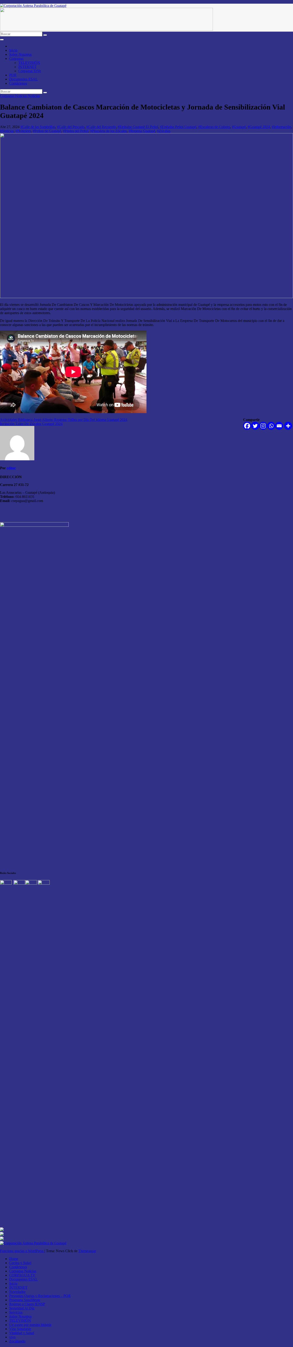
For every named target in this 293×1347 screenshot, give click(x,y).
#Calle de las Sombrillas (37, 127)
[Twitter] (255, 426)
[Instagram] (263, 426)
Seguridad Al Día (21, 1308)
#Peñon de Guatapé (47, 131)
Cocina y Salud (20, 1263)
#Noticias (7, 131)
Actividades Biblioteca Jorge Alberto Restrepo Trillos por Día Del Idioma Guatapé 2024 (63, 420)
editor (11, 468)
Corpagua (16, 58)
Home (13, 1259)
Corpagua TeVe (29, 71)
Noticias (34, 96)
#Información (281, 127)
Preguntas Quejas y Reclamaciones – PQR (40, 1296)
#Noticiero (23, 131)
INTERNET (27, 67)
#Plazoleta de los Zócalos (108, 131)
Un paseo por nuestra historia (30, 1325)
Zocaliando (17, 1341)
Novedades (17, 1292)
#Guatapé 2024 (259, 127)
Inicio (13, 50)
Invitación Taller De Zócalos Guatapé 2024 (31, 424)
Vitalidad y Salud (21, 1333)
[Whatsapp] (271, 426)
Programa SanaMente (24, 1300)
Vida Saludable (20, 1329)
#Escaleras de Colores (214, 127)
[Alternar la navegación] (2, 39)
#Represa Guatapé (142, 131)
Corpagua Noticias (14, 96)
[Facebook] (247, 426)
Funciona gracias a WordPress (22, 1251)
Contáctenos (18, 83)
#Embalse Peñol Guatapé (178, 127)
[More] (288, 426)
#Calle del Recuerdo (101, 127)
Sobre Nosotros (20, 54)
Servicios (15, 1312)
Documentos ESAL (23, 79)
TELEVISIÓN (29, 63)
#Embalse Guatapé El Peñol (138, 127)
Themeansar (87, 1251)
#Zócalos (163, 131)
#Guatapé (239, 127)
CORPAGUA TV (22, 1275)
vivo (12, 1337)
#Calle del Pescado (70, 127)
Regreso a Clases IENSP (27, 1304)
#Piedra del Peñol (75, 131)
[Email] (279, 426)
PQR (12, 75)
